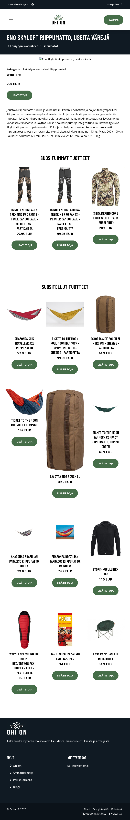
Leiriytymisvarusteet (24, 46)
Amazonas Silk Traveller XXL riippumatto (24, 343)
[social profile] (32, 4)
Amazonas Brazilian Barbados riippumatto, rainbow (65, 561)
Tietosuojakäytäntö (93, 813)
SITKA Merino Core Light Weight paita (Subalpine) (105, 218)
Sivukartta (115, 813)
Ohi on (17, 766)
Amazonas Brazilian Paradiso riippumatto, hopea (24, 561)
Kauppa (113, 20)
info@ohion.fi (114, 4)
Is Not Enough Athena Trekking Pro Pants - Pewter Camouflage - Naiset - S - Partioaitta (65, 219)
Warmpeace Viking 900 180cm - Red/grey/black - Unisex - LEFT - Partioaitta (24, 663)
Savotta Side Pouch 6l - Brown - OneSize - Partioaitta (106, 343)
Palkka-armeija (22, 780)
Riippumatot (50, 46)
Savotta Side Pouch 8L (65, 476)
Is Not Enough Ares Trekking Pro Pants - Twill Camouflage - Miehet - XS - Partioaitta (24, 219)
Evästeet (116, 809)
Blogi (16, 787)
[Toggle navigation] (11, 19)
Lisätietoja (19, 95)
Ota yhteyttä (101, 809)
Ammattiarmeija (23, 773)
